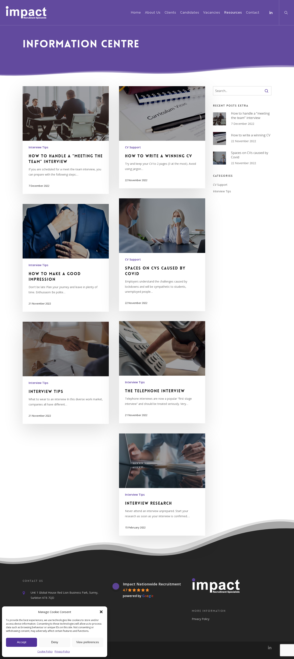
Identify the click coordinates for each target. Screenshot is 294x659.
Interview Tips (38, 147)
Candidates (189, 12)
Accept (21, 642)
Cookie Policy (45, 651)
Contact (252, 12)
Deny (54, 642)
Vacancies (211, 12)
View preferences (87, 642)
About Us (153, 12)
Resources (233, 12)
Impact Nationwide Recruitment (152, 584)
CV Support (133, 147)
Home (136, 12)
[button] (101, 612)
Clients (170, 12)
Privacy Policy (62, 651)
